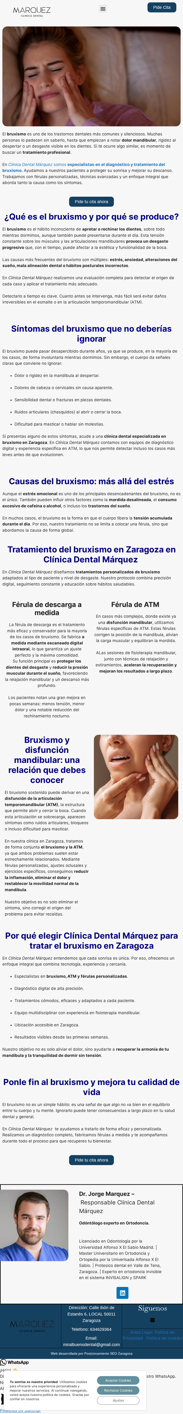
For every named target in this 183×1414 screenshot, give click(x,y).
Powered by (20, 1410)
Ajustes (118, 1400)
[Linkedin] (122, 1293)
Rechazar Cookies (118, 1390)
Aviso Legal (141, 1332)
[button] (103, 9)
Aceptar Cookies (118, 1380)
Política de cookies (164, 1338)
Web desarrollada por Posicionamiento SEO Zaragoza (91, 1353)
